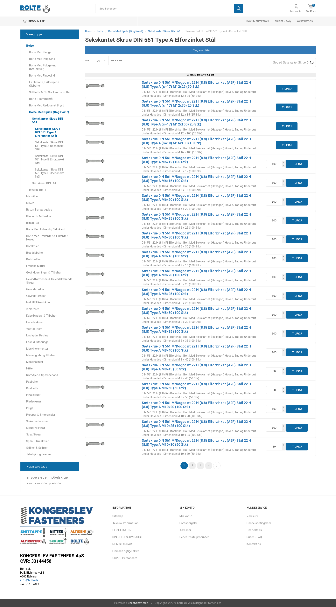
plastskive (55, 483)
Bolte (30, 45)
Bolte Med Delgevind (42, 59)
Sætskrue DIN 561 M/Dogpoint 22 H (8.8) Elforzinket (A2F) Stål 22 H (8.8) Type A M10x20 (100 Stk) (196, 405)
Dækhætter (33, 259)
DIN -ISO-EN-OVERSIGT (127, 537)
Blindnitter (32, 223)
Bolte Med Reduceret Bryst (46, 105)
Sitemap (117, 516)
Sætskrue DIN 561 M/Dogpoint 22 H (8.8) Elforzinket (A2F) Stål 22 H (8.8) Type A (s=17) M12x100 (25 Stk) (196, 122)
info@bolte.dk (29, 580)
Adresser (185, 530)
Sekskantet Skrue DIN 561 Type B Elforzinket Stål (49, 159)
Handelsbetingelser (259, 523)
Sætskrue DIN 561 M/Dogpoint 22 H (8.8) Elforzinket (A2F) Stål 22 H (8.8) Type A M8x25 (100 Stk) (196, 292)
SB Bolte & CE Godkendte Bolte (49, 92)
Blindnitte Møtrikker (38, 216)
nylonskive (41, 483)
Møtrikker (32, 196)
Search (312, 62)
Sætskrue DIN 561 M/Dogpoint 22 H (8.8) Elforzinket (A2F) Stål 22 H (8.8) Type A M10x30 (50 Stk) (196, 442)
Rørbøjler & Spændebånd (42, 375)
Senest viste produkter (194, 537)
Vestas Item (34, 329)
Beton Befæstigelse (39, 209)
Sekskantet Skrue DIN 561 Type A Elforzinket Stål (47, 132)
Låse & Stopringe (37, 342)
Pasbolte (32, 381)
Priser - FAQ (283, 21)
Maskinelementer (37, 348)
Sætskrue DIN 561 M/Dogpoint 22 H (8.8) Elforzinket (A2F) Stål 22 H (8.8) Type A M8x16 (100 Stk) (196, 254)
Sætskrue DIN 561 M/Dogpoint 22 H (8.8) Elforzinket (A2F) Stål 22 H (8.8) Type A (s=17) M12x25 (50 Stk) (196, 84)
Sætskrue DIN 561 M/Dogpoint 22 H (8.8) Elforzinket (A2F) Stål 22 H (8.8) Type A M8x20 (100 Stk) (196, 273)
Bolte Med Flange (40, 52)
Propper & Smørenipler (40, 414)
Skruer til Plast (35, 428)
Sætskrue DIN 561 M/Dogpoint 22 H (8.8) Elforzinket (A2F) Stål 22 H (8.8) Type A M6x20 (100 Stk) (196, 197)
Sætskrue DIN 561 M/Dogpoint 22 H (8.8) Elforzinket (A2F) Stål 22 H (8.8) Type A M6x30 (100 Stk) (196, 235)
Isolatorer (32, 309)
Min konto (296, 11)
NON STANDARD (123, 544)
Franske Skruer (35, 266)
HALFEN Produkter (38, 302)
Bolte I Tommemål (41, 99)
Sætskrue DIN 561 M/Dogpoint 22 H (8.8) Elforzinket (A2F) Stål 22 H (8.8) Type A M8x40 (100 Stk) (196, 348)
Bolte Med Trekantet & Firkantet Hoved (47, 237)
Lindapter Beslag (37, 335)
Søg (238, 8)
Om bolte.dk (254, 530)
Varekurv (252, 516)
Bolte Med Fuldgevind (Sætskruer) (42, 67)
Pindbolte (32, 388)
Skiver (30, 203)
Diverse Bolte (37, 190)
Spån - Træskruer (37, 441)
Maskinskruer (34, 362)
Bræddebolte (34, 252)
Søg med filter (201, 50)
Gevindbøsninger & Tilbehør (43, 272)
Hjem (88, 31)
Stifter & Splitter (37, 447)
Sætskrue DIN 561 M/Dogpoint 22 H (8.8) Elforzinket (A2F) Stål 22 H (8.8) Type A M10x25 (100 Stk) (196, 424)
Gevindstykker (35, 289)
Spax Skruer (33, 434)
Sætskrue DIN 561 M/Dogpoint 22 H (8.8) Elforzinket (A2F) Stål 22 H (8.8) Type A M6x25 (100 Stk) (196, 216)
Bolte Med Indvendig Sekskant (45, 229)
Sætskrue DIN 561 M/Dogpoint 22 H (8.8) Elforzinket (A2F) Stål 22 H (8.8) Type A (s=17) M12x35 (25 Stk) (196, 103)
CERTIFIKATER (121, 530)
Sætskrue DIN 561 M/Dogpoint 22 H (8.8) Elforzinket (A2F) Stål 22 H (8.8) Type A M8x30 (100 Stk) (196, 311)
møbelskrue (36, 477)
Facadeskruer (35, 322)
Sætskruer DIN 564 (44, 183)
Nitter (30, 368)
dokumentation (257, 21)
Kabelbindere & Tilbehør (41, 315)
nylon (30, 483)
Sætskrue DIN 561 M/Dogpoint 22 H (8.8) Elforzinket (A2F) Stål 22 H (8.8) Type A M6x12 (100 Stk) (196, 160)
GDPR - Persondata (124, 558)
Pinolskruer (33, 395)
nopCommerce (139, 602)
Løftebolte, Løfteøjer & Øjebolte (44, 83)
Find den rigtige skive (125, 551)
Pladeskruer (33, 401)
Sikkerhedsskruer (37, 421)
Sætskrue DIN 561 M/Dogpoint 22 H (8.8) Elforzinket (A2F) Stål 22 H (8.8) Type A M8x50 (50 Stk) (196, 386)
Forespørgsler (188, 523)
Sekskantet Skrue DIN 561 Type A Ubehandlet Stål (50, 146)
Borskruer (32, 246)
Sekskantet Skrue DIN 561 (47, 120)
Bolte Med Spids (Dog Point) (49, 112)
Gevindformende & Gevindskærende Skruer (49, 280)
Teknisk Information (125, 523)
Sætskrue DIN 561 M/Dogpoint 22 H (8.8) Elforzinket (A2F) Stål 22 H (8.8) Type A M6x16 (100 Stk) (196, 179)
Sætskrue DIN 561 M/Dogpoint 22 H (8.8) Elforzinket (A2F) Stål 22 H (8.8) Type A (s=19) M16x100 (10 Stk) (196, 141)
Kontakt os (305, 21)
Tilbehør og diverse (38, 454)
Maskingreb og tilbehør (40, 355)
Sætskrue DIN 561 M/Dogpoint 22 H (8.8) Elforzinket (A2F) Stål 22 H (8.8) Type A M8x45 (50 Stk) (196, 367)
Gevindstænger (36, 296)
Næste (216, 465)
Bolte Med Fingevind (42, 75)
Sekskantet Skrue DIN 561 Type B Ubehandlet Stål (49, 173)
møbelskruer (58, 477)
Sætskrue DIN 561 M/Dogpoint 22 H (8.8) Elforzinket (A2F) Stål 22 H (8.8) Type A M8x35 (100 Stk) (196, 329)
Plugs (29, 408)
